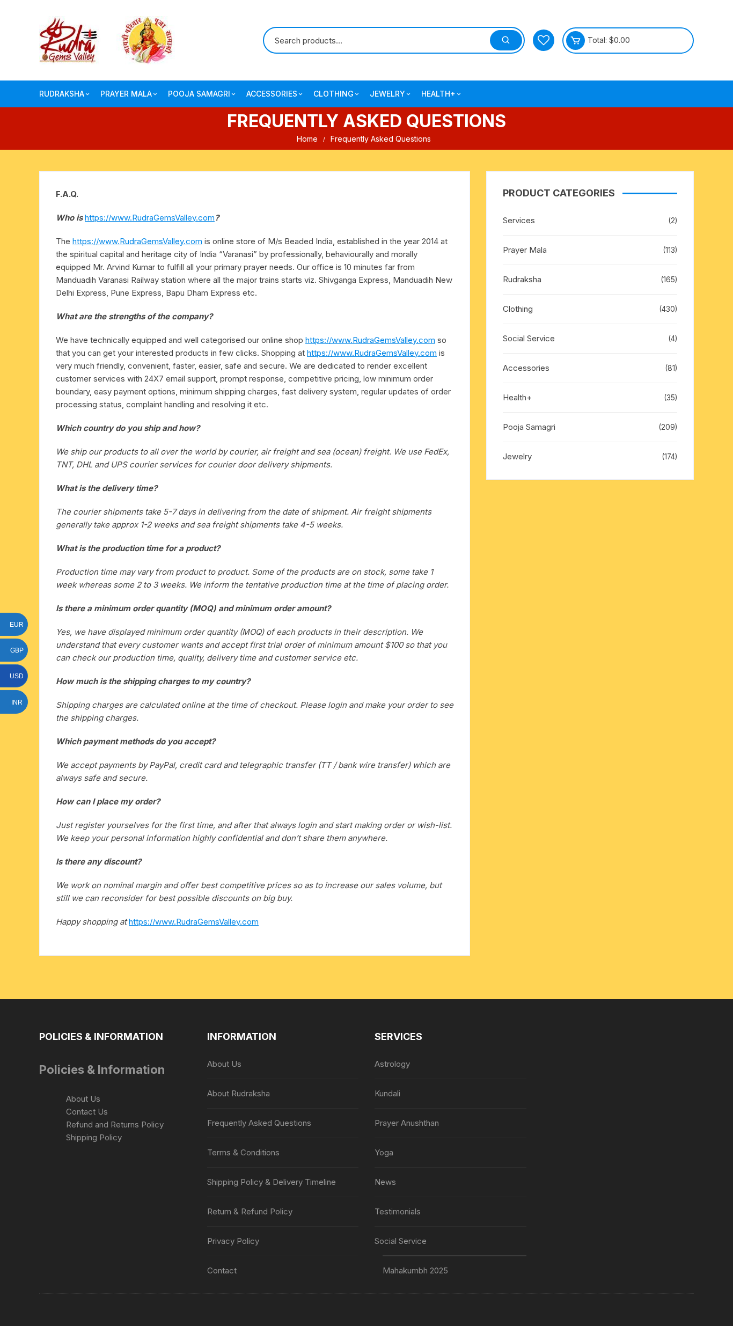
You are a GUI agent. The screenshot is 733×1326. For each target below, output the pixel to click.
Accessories (271, 93)
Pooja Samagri (199, 93)
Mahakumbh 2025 (415, 1270)
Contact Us (87, 1112)
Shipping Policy (94, 1137)
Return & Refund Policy (249, 1211)
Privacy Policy (233, 1241)
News (385, 1182)
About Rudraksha (238, 1093)
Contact (222, 1270)
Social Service (529, 338)
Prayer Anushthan (407, 1123)
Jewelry (387, 93)
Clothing (333, 93)
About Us (83, 1099)
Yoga (384, 1152)
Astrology (392, 1064)
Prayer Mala (126, 93)
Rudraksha (61, 93)
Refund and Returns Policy (115, 1124)
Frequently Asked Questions (259, 1123)
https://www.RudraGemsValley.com (150, 218)
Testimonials (398, 1211)
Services (519, 220)
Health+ (438, 93)
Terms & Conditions (243, 1152)
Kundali (387, 1093)
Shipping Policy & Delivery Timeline (271, 1182)
